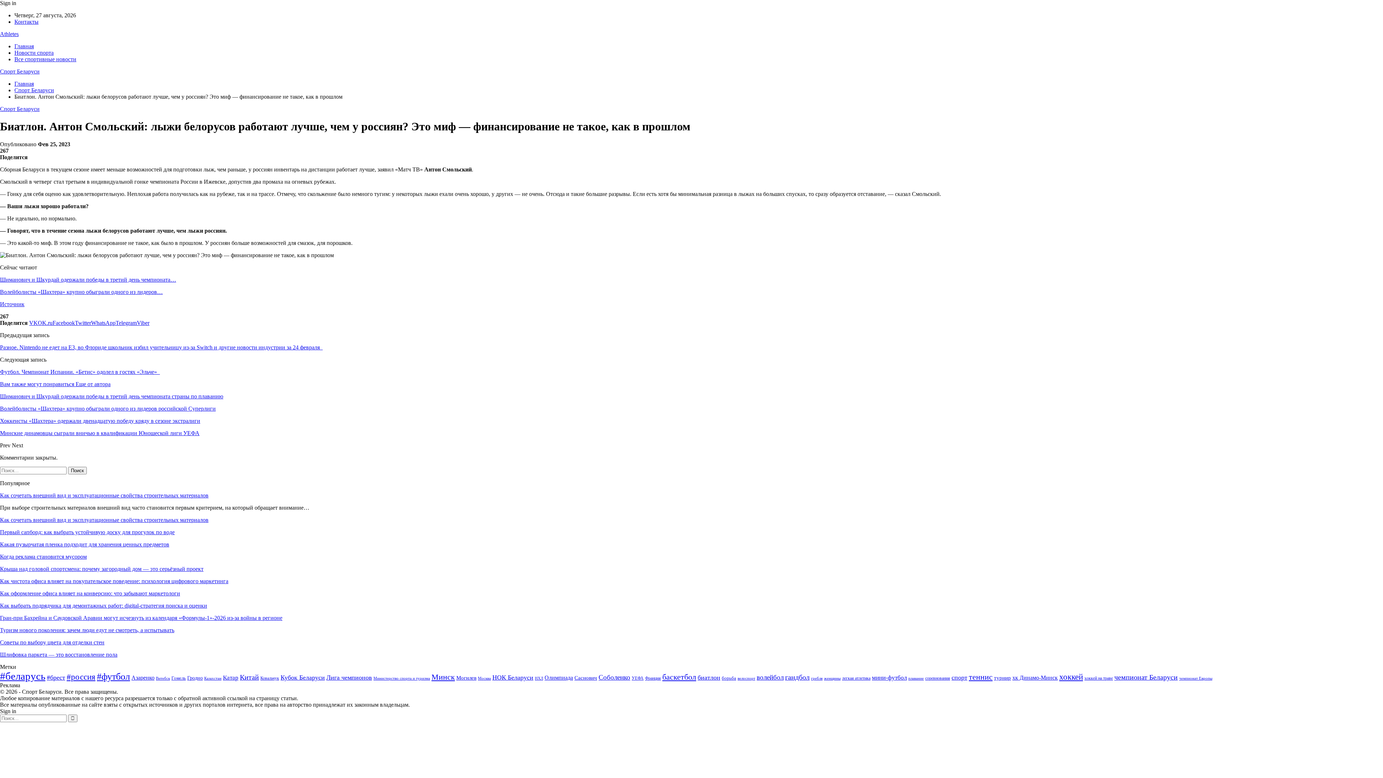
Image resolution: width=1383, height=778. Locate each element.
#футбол (113, 676)
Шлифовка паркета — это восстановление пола (58, 655)
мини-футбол (889, 677)
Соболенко (614, 677)
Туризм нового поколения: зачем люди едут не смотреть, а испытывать (87, 630)
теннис (981, 676)
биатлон (709, 677)
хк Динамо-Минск (1035, 678)
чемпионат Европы (1195, 678)
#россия (81, 676)
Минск (443, 676)
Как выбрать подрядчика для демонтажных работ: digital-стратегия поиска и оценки (103, 606)
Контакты (26, 22)
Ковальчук (269, 678)
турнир (1002, 678)
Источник (12, 304)
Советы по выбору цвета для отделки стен (52, 642)
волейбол (770, 677)
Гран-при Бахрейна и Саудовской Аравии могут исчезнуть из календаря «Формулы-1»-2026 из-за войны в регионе (141, 618)
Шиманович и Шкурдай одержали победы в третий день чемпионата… (88, 280)
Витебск (163, 678)
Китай (249, 677)
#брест (56, 677)
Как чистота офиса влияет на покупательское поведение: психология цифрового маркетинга (114, 581)
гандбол (797, 677)
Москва (484, 678)
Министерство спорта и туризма (401, 678)
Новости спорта (34, 53)
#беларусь (22, 676)
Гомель (178, 678)
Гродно (195, 678)
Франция (653, 678)
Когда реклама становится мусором (43, 557)
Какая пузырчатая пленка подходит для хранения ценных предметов (84, 544)
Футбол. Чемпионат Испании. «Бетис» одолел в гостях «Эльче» (80, 372)
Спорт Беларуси (20, 71)
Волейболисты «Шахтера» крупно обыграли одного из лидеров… (81, 292)
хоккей (1071, 676)
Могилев (466, 678)
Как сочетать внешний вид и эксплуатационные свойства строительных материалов (104, 495)
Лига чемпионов (349, 677)
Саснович (585, 678)
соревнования (937, 678)
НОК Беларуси (512, 677)
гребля (817, 678)
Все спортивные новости (45, 59)
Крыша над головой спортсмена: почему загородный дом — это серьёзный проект (101, 569)
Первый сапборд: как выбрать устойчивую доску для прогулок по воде (87, 532)
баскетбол (679, 677)
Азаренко (143, 678)
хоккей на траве (1098, 678)
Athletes (9, 34)
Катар (230, 677)
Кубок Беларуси (303, 677)
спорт (959, 677)
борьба (729, 678)
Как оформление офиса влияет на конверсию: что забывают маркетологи (90, 593)
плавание (916, 678)
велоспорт (746, 678)
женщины (832, 678)
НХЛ (539, 678)
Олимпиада (559, 678)
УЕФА (638, 678)
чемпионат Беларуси (1146, 677)
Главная (24, 46)
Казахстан (212, 678)
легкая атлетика (856, 678)
